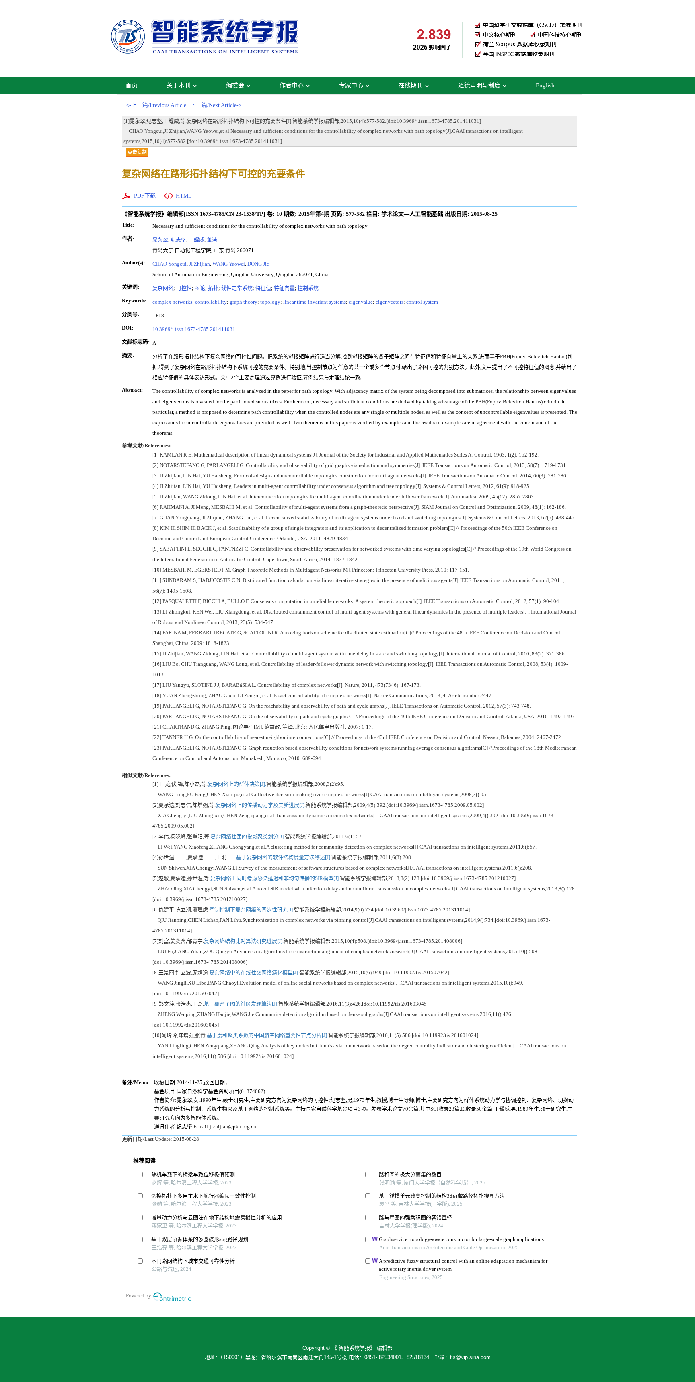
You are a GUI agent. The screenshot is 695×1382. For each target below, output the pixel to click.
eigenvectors (389, 302)
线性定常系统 (237, 288)
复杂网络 (162, 288)
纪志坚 (178, 240)
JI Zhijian (199, 264)
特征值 (263, 288)
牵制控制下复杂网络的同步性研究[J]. (251, 910)
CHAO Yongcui (169, 264)
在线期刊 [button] (411, 85)
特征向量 (284, 288)
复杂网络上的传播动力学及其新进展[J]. (261, 805)
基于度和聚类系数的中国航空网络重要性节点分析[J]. (267, 1035)
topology (270, 302)
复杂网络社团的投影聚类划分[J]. (247, 836)
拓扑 (213, 288)
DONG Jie (258, 264)
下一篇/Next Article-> (216, 105)
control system (422, 302)
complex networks (172, 302)
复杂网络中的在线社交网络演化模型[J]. (254, 972)
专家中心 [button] (351, 85)
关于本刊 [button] (179, 85)
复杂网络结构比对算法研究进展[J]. (244, 941)
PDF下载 (145, 196)
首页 (131, 85)
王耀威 (196, 240)
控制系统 (308, 288)
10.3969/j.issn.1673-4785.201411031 (193, 329)
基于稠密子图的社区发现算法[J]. (241, 1004)
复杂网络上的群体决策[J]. (237, 784)
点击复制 (137, 152)
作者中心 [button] (292, 85)
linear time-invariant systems (314, 302)
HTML (184, 196)
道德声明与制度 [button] (479, 85)
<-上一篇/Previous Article (156, 105)
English (545, 85)
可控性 (184, 288)
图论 (200, 288)
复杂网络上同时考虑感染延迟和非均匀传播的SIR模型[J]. (275, 878)
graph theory (243, 302)
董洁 (212, 240)
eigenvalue (361, 302)
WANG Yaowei (228, 264)
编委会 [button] (235, 85)
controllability (211, 302)
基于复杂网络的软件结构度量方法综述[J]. (283, 857)
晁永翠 (160, 240)
